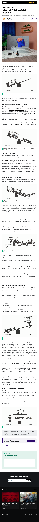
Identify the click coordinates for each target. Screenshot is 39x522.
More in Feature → (34, 489)
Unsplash (8, 62)
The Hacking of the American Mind (16, 110)
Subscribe (31, 2)
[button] (35, 2)
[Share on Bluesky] (26, 19)
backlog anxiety (7, 161)
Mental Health (13, 7)
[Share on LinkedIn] (28, 19)
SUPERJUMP (3, 514)
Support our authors (31, 440)
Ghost (30, 514)
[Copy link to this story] (31, 19)
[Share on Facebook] (24, 19)
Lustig (34, 113)
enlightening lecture (8, 160)
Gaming (8, 7)
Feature (4, 7)
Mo (5, 62)
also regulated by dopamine (29, 363)
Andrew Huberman (31, 257)
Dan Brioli (35, 514)
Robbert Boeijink (8, 18)
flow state (14, 363)
